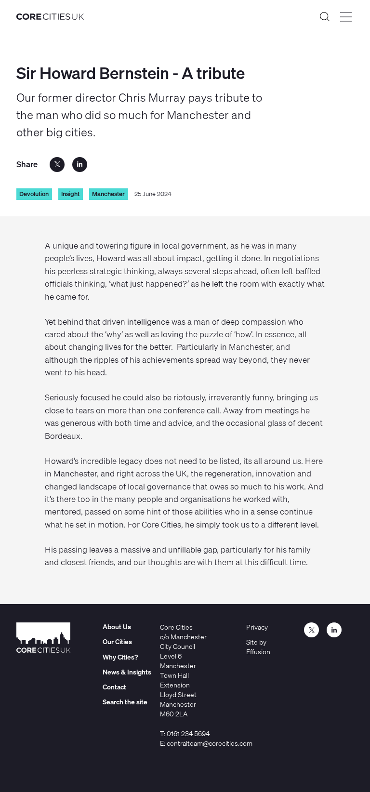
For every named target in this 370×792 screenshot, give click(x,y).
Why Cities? (120, 656)
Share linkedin (79, 164)
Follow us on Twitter (311, 629)
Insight (70, 194)
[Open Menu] (346, 17)
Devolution (34, 194)
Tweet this (57, 164)
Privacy (257, 627)
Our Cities (117, 641)
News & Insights (127, 671)
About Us (117, 626)
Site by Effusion (258, 646)
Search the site (324, 17)
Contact (114, 686)
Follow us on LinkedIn (334, 629)
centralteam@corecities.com (209, 743)
